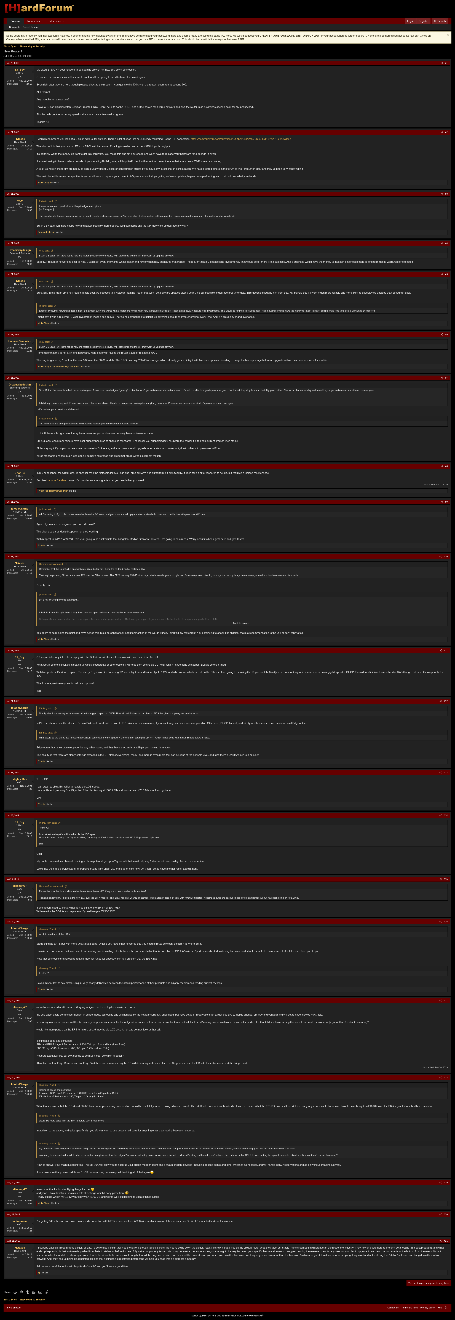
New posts (33, 21)
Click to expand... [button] (242, 623)
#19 (446, 1182)
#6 (446, 334)
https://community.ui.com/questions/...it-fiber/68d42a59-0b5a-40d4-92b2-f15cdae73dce (241, 138)
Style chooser (14, 1307)
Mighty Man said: (48, 822)
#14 (446, 815)
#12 (446, 701)
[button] (43, 21)
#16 (446, 921)
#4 (446, 243)
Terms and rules (409, 1307)
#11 (446, 650)
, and (60, 366)
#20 (446, 1214)
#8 (446, 466)
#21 (446, 1241)
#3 (446, 194)
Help (440, 1307)
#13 (446, 772)
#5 (446, 274)
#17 (446, 1000)
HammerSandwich (57, 480)
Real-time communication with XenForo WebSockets (238, 1315)
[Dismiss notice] (447, 36)
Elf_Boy (10, 56)
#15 (446, 879)
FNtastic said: (46, 201)
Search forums (30, 27)
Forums (15, 21)
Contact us (393, 1307)
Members (55, 21)
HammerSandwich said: (51, 564)
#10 (446, 556)
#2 (446, 132)
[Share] (442, 63)
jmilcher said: (46, 305)
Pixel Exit (206, 1315)
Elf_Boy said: (46, 708)
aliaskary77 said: (48, 929)
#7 (446, 378)
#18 (446, 1077)
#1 (446, 63)
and (53, 491)
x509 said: (44, 250)
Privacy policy (427, 1307)
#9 (446, 502)
